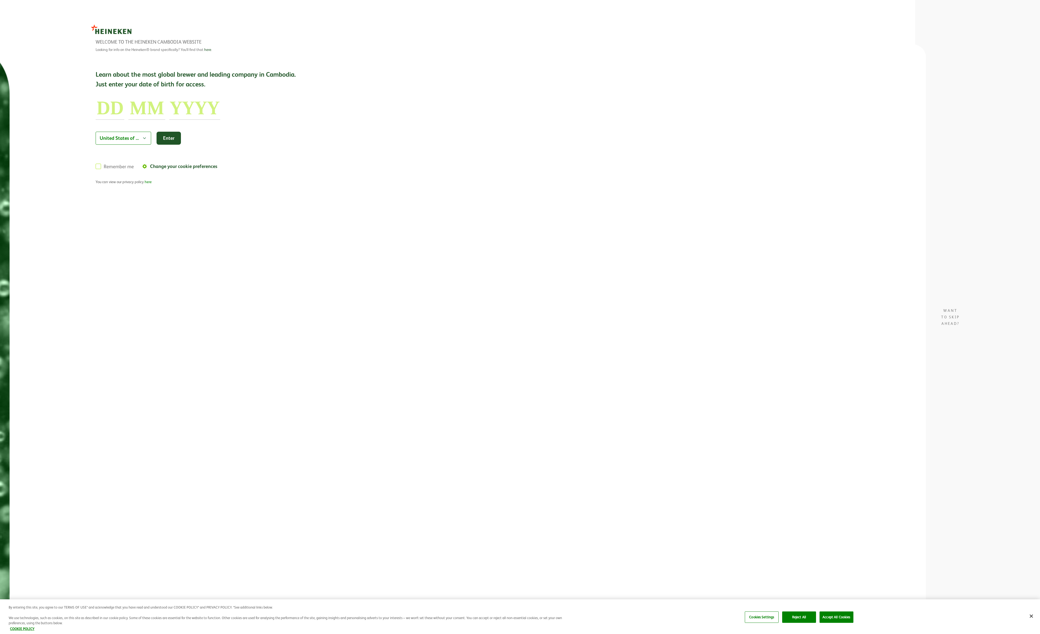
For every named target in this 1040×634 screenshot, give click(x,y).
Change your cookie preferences (183, 166)
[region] (520, 616)
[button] (1031, 616)
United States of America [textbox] (120, 138)
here (207, 49)
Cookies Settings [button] (761, 617)
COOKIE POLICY (22, 628)
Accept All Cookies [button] (836, 617)
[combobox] (123, 138)
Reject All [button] (799, 617)
